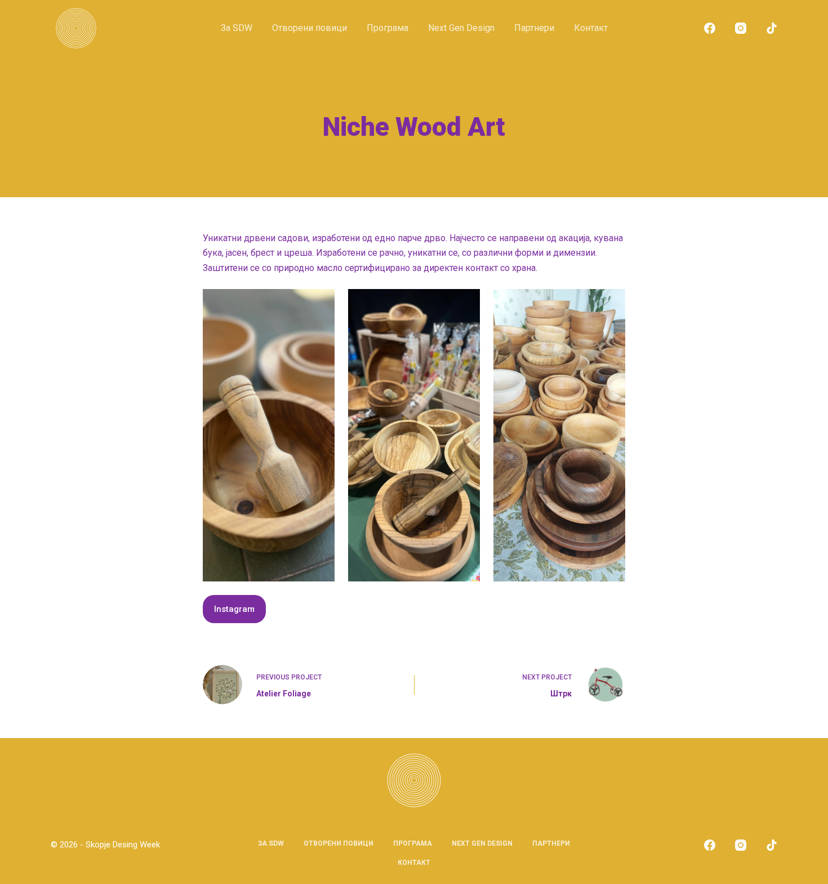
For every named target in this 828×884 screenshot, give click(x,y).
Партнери (534, 28)
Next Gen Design (461, 28)
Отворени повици (309, 28)
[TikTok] (771, 28)
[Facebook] (709, 28)
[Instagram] (740, 28)
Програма (387, 28)
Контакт (591, 28)
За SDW (236, 28)
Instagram (234, 609)
